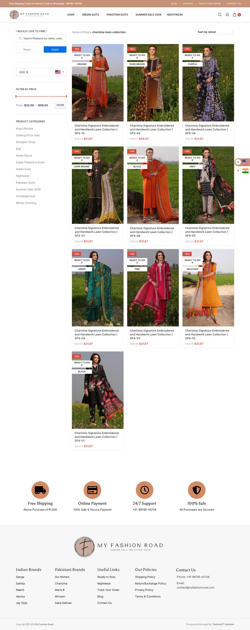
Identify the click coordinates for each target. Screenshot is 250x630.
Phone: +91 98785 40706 (193, 577)
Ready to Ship (106, 577)
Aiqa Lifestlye (24, 128)
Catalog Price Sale (28, 135)
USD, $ (23, 72)
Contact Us (104, 603)
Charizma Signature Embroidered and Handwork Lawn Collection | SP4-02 (207, 334)
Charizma (61, 583)
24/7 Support (144, 503)
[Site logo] (29, 14)
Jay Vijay (21, 603)
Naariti (20, 590)
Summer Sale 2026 (28, 189)
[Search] (220, 14)
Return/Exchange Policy (150, 583)
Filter (60, 105)
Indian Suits (23, 169)
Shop (86, 32)
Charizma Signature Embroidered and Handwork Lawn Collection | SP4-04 (97, 334)
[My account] (227, 14)
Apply (55, 49)
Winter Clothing (26, 203)
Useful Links (108, 569)
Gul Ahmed (62, 577)
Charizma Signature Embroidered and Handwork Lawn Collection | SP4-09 (152, 129)
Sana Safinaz (63, 603)
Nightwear (22, 176)
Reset (27, 49)
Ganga (20, 577)
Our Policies (146, 569)
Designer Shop (25, 142)
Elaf (18, 149)
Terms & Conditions (148, 596)
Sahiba (20, 583)
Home (76, 32)
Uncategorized (25, 196)
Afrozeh (60, 596)
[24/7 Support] (144, 490)
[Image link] (118, 546)
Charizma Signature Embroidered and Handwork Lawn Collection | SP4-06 (152, 232)
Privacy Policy (144, 590)
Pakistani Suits (25, 182)
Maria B (60, 590)
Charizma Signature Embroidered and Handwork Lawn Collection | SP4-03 (152, 334)
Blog (100, 596)
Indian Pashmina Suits (30, 162)
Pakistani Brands (70, 569)
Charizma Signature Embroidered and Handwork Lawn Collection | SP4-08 (207, 129)
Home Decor (24, 155)
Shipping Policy (145, 577)
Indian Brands (28, 569)
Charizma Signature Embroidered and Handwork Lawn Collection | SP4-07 (97, 231)
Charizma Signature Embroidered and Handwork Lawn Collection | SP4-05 (207, 231)
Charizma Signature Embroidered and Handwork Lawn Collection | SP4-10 (97, 129)
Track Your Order (108, 590)
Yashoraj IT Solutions (223, 624)
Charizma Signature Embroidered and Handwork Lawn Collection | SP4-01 (97, 436)
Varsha (20, 596)
